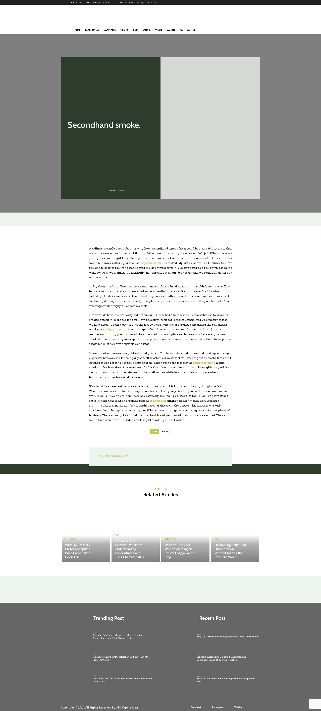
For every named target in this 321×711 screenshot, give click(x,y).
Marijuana (84, 2)
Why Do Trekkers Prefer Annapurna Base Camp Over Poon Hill (77, 551)
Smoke (123, 2)
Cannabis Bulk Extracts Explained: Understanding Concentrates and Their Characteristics (129, 549)
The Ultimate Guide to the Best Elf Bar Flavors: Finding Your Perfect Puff (123, 680)
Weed (131, 2)
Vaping (140, 2)
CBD (114, 2)
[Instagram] (207, 707)
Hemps (106, 2)
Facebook (196, 707)
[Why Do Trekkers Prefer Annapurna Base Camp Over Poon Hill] (86, 532)
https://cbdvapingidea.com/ (113, 455)
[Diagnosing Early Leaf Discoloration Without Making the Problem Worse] (235, 532)
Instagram (217, 707)
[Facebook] (186, 707)
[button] (246, 30)
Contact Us (151, 2)
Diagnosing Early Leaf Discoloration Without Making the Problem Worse (230, 551)
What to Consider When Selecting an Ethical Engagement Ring (179, 551)
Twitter (238, 707)
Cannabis (96, 2)
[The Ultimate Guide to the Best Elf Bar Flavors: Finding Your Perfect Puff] (75, 679)
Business (70, 539)
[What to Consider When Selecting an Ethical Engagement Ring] (185, 532)
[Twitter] (229, 707)
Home (74, 2)
